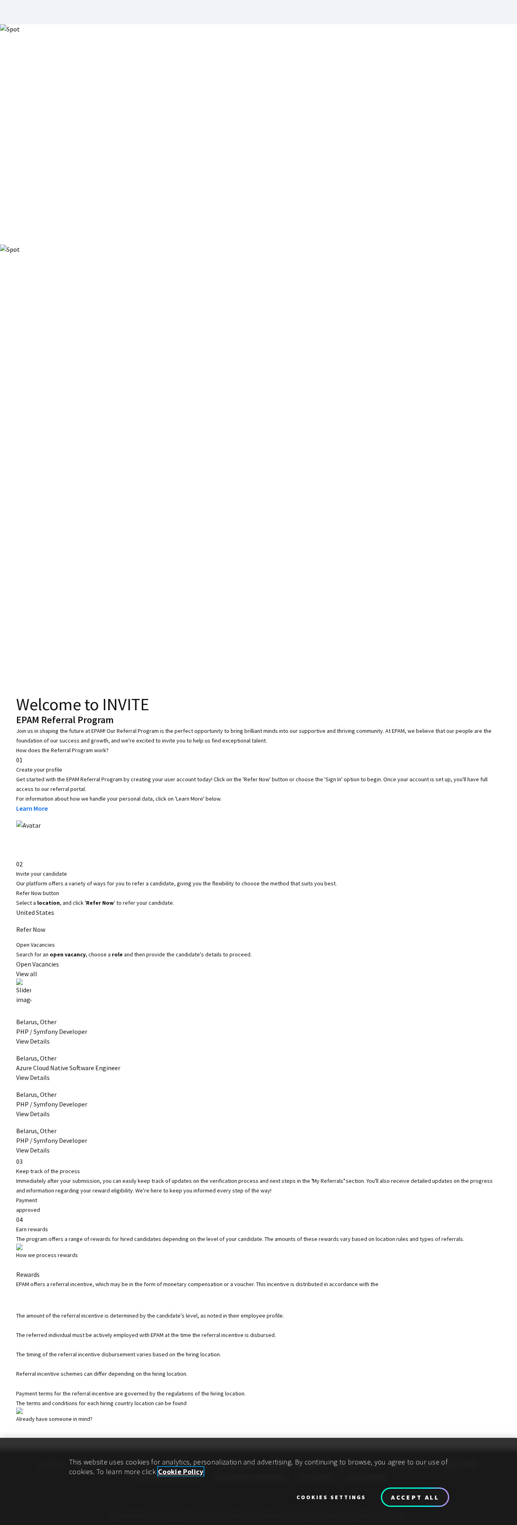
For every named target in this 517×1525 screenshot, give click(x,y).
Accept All (415, 1497)
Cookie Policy (181, 1471)
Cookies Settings (331, 1497)
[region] (258, 1481)
